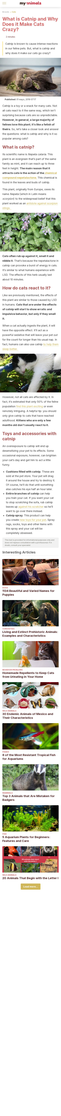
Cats (14, 12)
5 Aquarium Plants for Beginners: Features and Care (26, 839)
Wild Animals (9, 711)
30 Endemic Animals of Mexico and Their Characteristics (27, 716)
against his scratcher (31, 506)
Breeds (5, 12)
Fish (4, 834)
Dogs (5, 588)
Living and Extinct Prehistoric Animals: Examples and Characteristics (30, 633)
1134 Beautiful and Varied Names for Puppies (28, 592)
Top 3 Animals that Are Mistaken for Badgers (28, 798)
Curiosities (8, 629)
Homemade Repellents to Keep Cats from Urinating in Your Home (28, 674)
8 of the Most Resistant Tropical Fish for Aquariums (29, 757)
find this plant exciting (29, 406)
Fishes (5, 752)
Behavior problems (12, 670)
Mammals (7, 793)
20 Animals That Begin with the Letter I (30, 878)
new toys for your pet (33, 519)
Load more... (30, 886)
